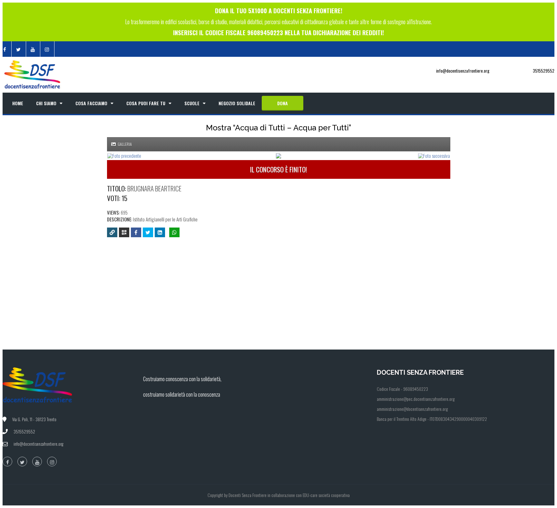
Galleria (124, 144)
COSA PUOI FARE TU (145, 103)
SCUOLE (192, 103)
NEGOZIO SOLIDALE (237, 103)
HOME (17, 103)
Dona (282, 103)
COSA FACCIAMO (91, 103)
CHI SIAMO (46, 103)
